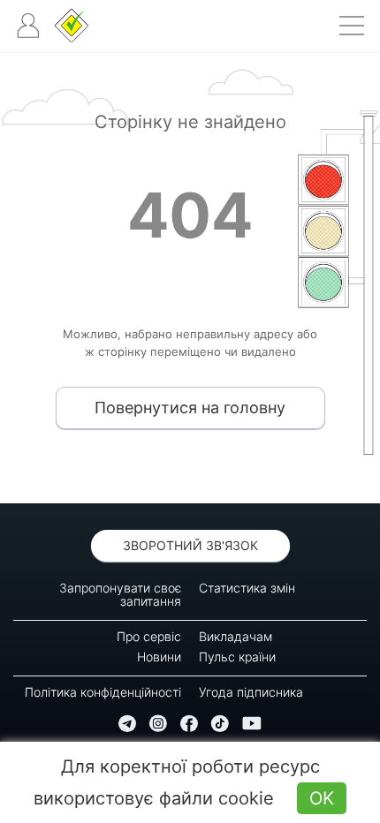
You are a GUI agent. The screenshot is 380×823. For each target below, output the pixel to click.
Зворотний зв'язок (190, 545)
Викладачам (235, 636)
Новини (159, 656)
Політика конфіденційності (103, 691)
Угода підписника (251, 691)
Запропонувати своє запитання (120, 594)
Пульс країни (237, 656)
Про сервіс (149, 636)
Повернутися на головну (190, 407)
